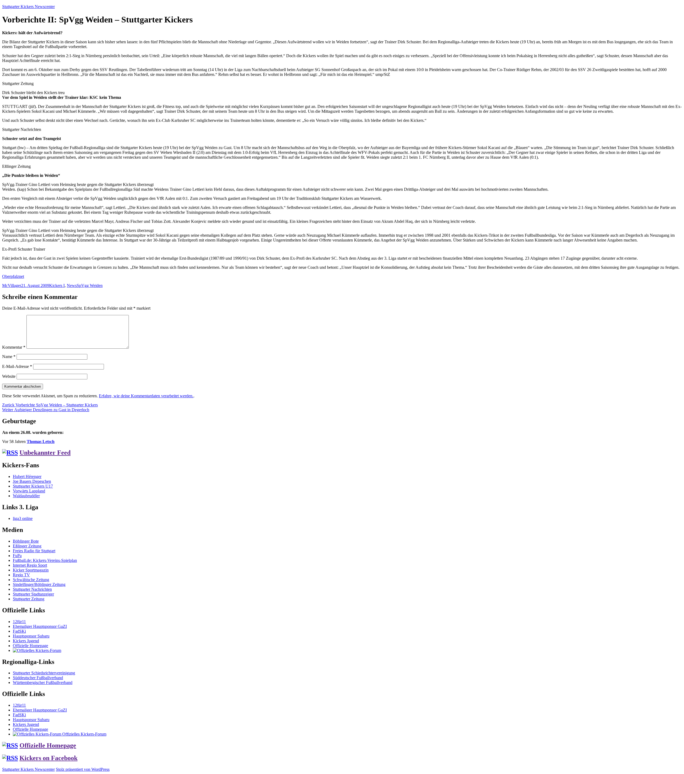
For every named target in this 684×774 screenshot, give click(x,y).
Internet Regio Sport (30, 565)
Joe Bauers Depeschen (32, 481)
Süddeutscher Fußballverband (38, 677)
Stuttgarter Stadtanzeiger (33, 594)
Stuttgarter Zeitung (28, 599)
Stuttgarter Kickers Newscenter (28, 6)
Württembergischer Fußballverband (42, 682)
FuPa (17, 555)
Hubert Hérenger (27, 476)
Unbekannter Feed (45, 452)
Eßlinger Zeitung (27, 546)
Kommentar (13, 347)
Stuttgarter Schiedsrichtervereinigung (44, 673)
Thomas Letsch (41, 441)
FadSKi (19, 631)
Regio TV (21, 575)
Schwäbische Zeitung (31, 579)
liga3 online (23, 518)
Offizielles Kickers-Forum (83, 734)
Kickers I (57, 285)
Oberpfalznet (13, 276)
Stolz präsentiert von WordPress (83, 769)
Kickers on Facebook (48, 757)
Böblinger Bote (26, 541)
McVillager (11, 285)
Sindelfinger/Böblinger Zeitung (39, 584)
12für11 (19, 621)
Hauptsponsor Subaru (31, 636)
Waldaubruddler (26, 495)
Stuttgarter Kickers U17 (33, 486)
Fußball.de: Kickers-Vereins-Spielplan (45, 560)
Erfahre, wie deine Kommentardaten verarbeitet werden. (146, 396)
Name (8, 356)
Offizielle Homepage (30, 645)
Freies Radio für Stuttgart (34, 551)
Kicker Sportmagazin (31, 570)
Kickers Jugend (26, 641)
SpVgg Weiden (90, 285)
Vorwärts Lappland (29, 491)
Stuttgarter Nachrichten (32, 589)
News (72, 285)
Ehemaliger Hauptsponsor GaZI (40, 626)
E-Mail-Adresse (17, 366)
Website (8, 376)
